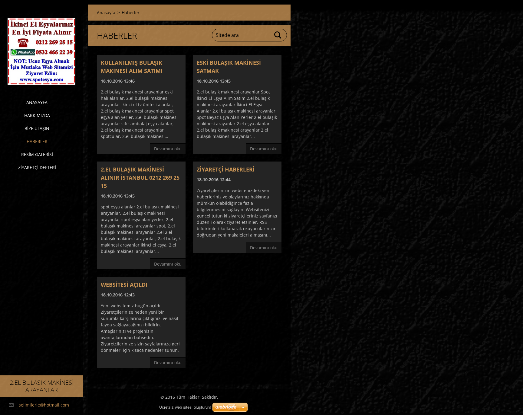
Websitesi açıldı (124, 284)
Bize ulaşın (37, 128)
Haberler (37, 141)
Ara (278, 35)
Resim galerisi (37, 154)
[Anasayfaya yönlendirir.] (41, 44)
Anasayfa (37, 102)
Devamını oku (168, 149)
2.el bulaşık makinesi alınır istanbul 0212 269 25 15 (140, 177)
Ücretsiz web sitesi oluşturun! (185, 407)
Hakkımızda (37, 115)
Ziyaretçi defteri (37, 167)
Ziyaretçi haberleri (226, 169)
